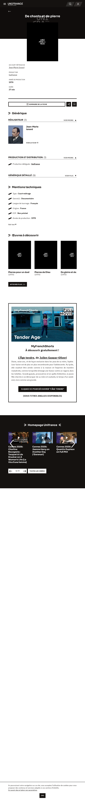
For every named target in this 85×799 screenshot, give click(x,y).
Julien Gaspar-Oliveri (53, 357)
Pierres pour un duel (18, 272)
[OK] (42, 795)
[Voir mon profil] (78, 4)
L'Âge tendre (26, 357)
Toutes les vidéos (37, 471)
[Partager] (68, 104)
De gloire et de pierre (72, 272)
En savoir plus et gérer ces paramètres (22, 790)
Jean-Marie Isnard (16, 67)
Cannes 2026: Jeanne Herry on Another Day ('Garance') (40, 450)
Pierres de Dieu (42, 272)
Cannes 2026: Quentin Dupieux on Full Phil (65, 449)
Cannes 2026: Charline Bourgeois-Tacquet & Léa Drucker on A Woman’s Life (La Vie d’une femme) (17, 454)
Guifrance (13, 75)
